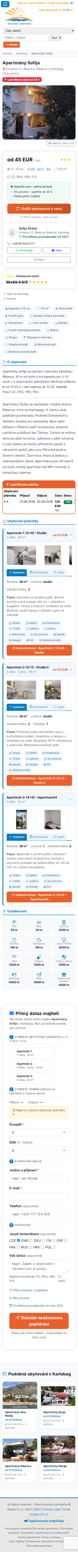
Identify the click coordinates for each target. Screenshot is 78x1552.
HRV (37, 1247)
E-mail (15, 1188)
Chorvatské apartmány (39, 1545)
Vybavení (18, 572)
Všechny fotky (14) (63, 143)
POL (49, 1247)
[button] (39, 280)
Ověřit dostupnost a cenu (41, 209)
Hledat (13, 44)
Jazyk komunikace (32, 1234)
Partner (30, 1541)
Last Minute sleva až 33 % (24, 79)
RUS (25, 1247)
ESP (60, 1240)
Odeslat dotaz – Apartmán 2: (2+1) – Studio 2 (41, 780)
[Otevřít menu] (5, 4)
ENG (25, 1240)
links (37, 1541)
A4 (48, 169)
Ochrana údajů (51, 1509)
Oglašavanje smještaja (46, 1521)
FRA (13, 1247)
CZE (13, 1240)
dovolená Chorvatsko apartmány (39, 1528)
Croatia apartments (29, 1537)
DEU (38, 1240)
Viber (58, 250)
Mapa (40, 259)
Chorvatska (27, 1532)
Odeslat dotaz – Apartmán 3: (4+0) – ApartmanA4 (41, 897)
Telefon (23, 1206)
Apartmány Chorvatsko (54, 1541)
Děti (21, 1142)
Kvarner (7, 53)
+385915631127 (23, 243)
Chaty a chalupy (51, 1537)
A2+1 (40, 169)
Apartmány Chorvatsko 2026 (52, 1532)
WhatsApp (26, 250)
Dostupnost (40, 572)
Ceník (60, 572)
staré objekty (16, 1541)
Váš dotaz (25, 1255)
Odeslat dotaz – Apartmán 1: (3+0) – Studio (41, 650)
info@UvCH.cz (39, 1514)
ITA (49, 1240)
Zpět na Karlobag (17, 293)
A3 (33, 169)
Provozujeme (12, 1528)
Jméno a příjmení (24, 1170)
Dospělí (16, 1124)
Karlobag (21, 53)
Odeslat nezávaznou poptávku (41, 1321)
